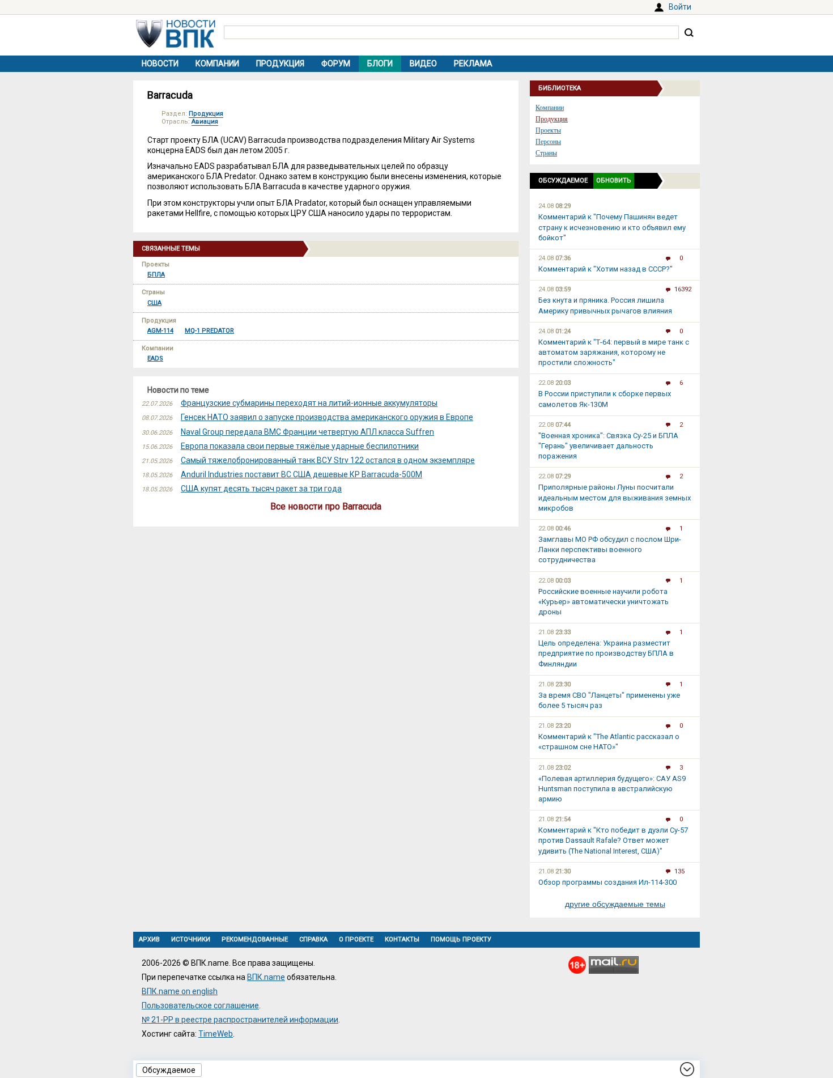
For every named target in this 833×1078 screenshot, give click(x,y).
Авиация (205, 121)
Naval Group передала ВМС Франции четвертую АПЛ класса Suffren (307, 431)
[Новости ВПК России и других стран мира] (175, 44)
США (154, 303)
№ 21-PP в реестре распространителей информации (240, 1019)
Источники (190, 939)
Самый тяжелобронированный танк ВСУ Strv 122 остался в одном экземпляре (328, 460)
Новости (160, 63)
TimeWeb (215, 1033)
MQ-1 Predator (209, 330)
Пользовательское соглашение (200, 1005)
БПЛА (156, 274)
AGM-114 (160, 330)
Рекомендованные (255, 939)
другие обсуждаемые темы (615, 904)
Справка (313, 939)
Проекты (548, 130)
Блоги (380, 63)
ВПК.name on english (180, 991)
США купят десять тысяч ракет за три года (261, 488)
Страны (546, 153)
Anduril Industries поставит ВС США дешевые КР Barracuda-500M (301, 474)
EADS (155, 358)
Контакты (402, 939)
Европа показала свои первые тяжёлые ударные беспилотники (300, 446)
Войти (680, 6)
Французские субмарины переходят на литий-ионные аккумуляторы (309, 403)
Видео (423, 63)
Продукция (280, 63)
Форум (335, 63)
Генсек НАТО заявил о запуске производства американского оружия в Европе (327, 417)
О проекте (356, 939)
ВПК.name (266, 977)
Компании (217, 63)
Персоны (548, 142)
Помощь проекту (461, 939)
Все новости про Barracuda (325, 506)
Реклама (473, 63)
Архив (149, 939)
